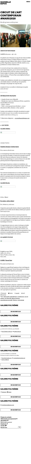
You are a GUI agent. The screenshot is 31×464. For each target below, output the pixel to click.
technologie (21, 300)
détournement (16, 298)
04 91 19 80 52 (5, 359)
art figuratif (8, 298)
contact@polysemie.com (19, 358)
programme (8, 418)
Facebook (4, 392)
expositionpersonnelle (6, 300)
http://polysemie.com (7, 358)
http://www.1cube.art (7, 331)
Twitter (9, 392)
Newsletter (4, 420)
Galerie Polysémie (9, 305)
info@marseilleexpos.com (8, 405)
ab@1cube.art (17, 331)
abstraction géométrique (10, 296)
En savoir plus (16, 311)
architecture (20, 296)
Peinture (15, 300)
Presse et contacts (6, 417)
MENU (28, 1)
